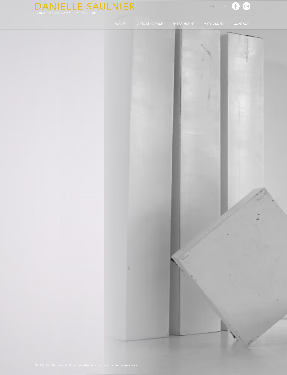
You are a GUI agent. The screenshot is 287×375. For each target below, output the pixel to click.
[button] (150, 24)
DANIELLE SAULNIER (85, 6)
